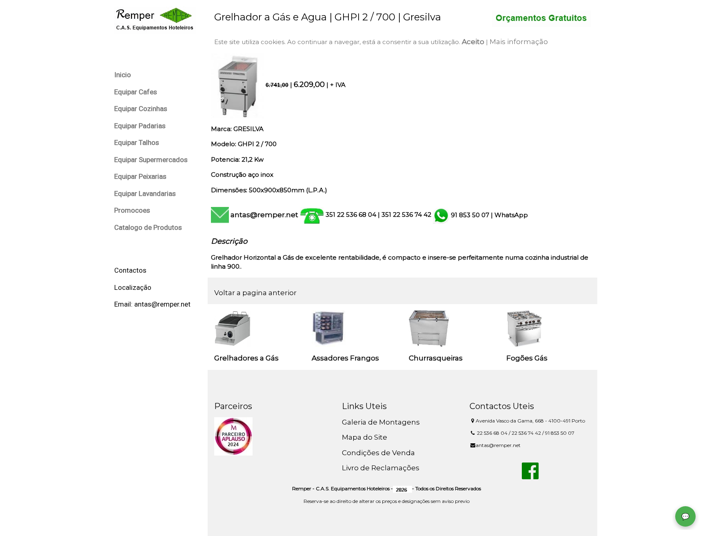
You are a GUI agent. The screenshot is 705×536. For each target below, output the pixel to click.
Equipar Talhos (136, 142)
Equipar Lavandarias (145, 193)
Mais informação (519, 42)
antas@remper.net (264, 215)
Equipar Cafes (135, 92)
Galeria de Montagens (381, 422)
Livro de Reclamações (380, 468)
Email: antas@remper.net (152, 304)
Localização (132, 287)
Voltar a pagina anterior (255, 293)
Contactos (130, 270)
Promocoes (132, 210)
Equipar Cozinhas (140, 109)
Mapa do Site (364, 437)
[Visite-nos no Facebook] (530, 476)
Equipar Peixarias (140, 176)
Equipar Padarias (140, 126)
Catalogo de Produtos (148, 227)
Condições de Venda (378, 453)
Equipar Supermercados (151, 160)
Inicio (122, 75)
